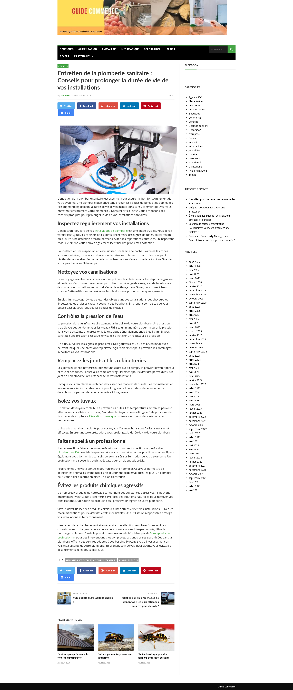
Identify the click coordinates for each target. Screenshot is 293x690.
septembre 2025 (198, 302)
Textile (65, 56)
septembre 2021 (198, 478)
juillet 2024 (195, 359)
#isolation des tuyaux (78, 560)
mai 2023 (194, 396)
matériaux (194, 158)
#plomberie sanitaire (104, 560)
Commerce (195, 117)
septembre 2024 (198, 351)
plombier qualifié (68, 452)
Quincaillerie (195, 166)
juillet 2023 (195, 388)
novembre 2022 (197, 420)
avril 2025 (194, 323)
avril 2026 (194, 274)
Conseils (63, 66)
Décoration (152, 49)
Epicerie (193, 138)
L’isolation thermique (102, 416)
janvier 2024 (195, 380)
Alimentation (87, 49)
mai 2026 (194, 270)
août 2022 (194, 433)
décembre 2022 (197, 416)
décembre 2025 (197, 290)
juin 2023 (194, 392)
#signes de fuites (128, 560)
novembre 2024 (197, 343)
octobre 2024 (196, 347)
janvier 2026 (195, 286)
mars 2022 (194, 453)
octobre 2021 (196, 473)
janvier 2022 (195, 461)
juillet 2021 (195, 486)
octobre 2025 (196, 298)
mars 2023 (194, 404)
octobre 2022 (196, 425)
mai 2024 (194, 367)
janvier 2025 (195, 335)
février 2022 (195, 457)
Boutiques (67, 49)
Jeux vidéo (194, 150)
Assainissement (197, 109)
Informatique (130, 49)
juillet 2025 (195, 310)
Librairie (169, 49)
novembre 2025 (197, 294)
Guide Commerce (227, 686)
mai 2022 (194, 445)
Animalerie (109, 49)
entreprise (194, 134)
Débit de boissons (199, 125)
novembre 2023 (197, 384)
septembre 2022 (198, 429)
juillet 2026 (195, 266)
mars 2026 (194, 278)
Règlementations (198, 170)
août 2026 (194, 261)
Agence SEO (195, 97)
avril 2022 (194, 449)
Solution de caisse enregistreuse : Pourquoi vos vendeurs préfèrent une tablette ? (209, 228)
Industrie (193, 142)
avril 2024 (194, 372)
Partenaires (82, 56)
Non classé (195, 162)
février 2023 (195, 408)
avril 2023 (194, 400)
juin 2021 (194, 490)
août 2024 (194, 355)
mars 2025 (194, 327)
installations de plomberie (111, 231)
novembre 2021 (197, 469)
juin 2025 (194, 314)
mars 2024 (194, 376)
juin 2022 (194, 441)
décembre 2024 (197, 339)
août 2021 (194, 482)
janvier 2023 (195, 412)
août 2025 (194, 306)
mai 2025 (194, 319)
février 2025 (195, 331)
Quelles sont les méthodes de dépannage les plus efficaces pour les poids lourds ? (140, 602)
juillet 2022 (195, 437)
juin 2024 (194, 363)
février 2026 (195, 282)
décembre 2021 (197, 465)
